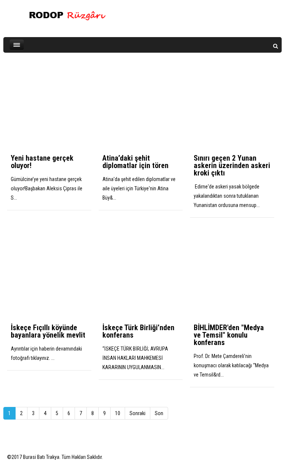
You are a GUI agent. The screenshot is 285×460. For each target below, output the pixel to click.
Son (159, 413)
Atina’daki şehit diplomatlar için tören (135, 162)
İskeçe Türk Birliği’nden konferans (138, 331)
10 (117, 413)
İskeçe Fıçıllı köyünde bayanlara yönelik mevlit (48, 331)
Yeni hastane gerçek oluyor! (42, 162)
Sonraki (137, 413)
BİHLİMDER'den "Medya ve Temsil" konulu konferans (229, 335)
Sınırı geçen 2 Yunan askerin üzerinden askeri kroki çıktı (232, 165)
